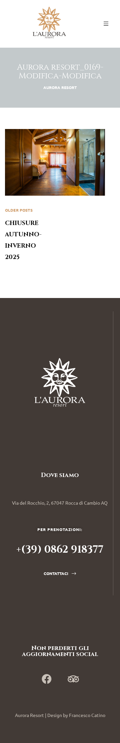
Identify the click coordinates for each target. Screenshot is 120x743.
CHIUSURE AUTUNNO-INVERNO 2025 (32, 234)
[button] (59, 573)
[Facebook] (47, 679)
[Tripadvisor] (73, 679)
